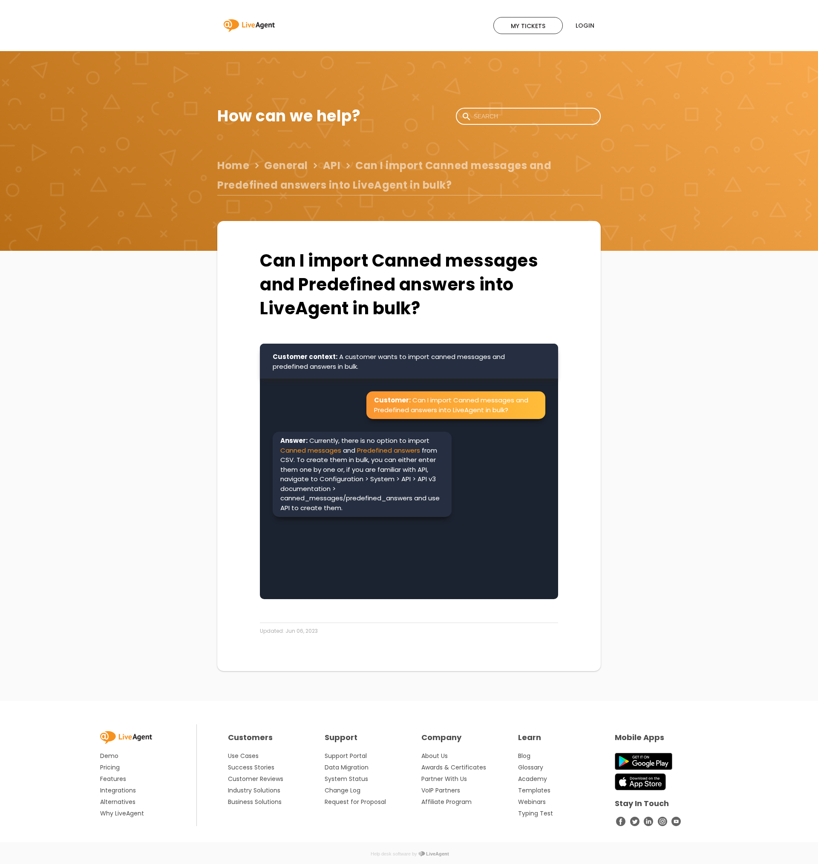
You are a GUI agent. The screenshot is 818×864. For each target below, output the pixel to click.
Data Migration (347, 767)
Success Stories (251, 767)
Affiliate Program (446, 802)
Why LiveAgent (122, 813)
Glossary (530, 767)
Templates (534, 790)
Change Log (342, 790)
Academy (532, 779)
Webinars (532, 802)
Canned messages (310, 450)
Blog (524, 756)
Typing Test (535, 813)
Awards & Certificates (453, 767)
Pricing (110, 767)
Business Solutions (255, 802)
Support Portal (346, 756)
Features (113, 779)
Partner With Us (444, 779)
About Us (434, 756)
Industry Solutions (254, 790)
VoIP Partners (440, 790)
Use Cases (243, 756)
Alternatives (117, 802)
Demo (109, 756)
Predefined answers (388, 450)
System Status (346, 779)
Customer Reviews (255, 779)
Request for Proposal (355, 802)
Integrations (118, 790)
